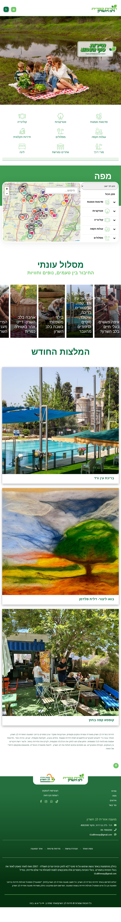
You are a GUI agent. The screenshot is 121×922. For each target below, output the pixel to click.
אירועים (113, 800)
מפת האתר (88, 849)
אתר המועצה (36, 849)
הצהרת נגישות (71, 849)
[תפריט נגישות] (6, 9)
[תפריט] (13, 9)
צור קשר (112, 805)
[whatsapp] (51, 802)
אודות (113, 791)
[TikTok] (57, 802)
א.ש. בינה (34, 903)
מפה (114, 796)
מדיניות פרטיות (53, 849)
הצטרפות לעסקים (50, 791)
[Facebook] (41, 802)
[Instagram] (46, 802)
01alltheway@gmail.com (105, 873)
